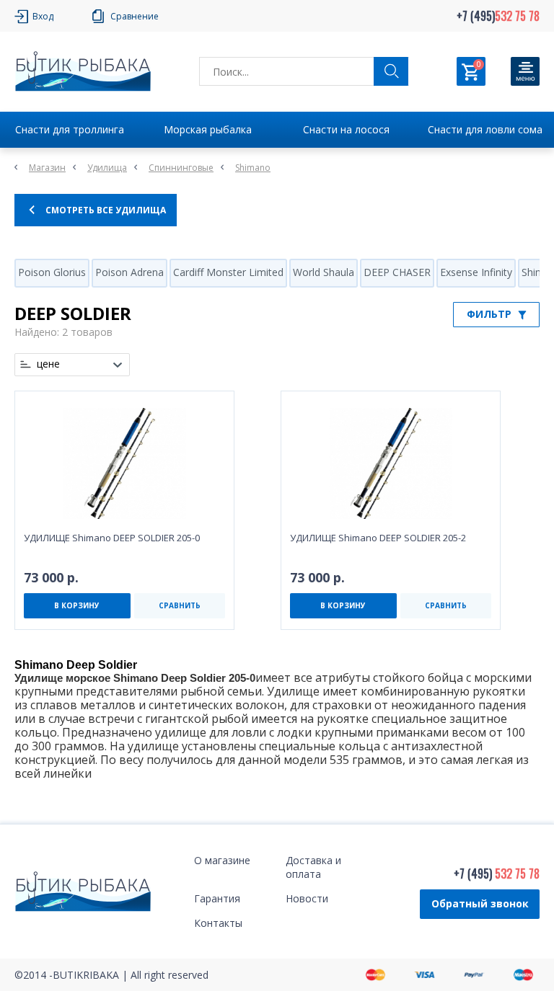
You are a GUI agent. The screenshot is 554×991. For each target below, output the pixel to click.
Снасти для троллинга (69, 129)
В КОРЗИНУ (77, 605)
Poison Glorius (52, 272)
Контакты (218, 923)
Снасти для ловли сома (485, 129)
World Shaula (323, 272)
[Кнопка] (525, 71)
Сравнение (134, 16)
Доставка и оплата (313, 867)
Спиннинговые (181, 167)
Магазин (47, 167)
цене (48, 364)
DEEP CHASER (397, 272)
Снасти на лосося (346, 129)
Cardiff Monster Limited (228, 272)
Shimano (253, 167)
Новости (307, 898)
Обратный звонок (480, 903)
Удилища (107, 167)
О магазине (222, 860)
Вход (42, 16)
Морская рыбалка (208, 129)
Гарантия (217, 898)
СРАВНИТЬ (180, 605)
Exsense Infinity (476, 272)
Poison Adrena (129, 272)
